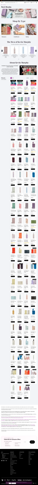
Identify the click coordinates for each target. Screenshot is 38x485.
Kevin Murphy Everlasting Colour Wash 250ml (20, 241)
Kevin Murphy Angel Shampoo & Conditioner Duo (13, 135)
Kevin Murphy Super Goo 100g (20, 287)
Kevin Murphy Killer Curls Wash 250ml (33, 195)
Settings (7, 483)
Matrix (29, 460)
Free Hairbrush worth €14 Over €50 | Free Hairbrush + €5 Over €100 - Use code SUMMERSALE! (15, 0)
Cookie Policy (12, 471)
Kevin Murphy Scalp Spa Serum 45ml (33, 362)
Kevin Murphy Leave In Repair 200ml (26, 347)
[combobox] (10, 2)
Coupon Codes (12, 453)
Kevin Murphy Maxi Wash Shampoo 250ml (20, 119)
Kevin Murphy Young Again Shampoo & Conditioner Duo (20, 271)
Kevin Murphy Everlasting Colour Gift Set (33, 88)
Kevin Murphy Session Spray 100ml (26, 287)
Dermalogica (11, 464)
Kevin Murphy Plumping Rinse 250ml (20, 211)
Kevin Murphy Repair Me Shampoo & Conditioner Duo (33, 271)
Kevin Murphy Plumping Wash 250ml (26, 226)
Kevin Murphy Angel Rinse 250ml (13, 226)
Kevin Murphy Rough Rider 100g (26, 255)
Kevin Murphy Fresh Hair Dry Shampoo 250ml (13, 271)
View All (29, 464)
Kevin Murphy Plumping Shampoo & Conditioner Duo (26, 119)
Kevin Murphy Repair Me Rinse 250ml (33, 180)
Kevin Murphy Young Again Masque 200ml (20, 333)
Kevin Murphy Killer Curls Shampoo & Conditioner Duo (20, 104)
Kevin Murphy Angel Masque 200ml (19, 150)
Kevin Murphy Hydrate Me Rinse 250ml (33, 211)
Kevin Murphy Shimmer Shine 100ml (13, 317)
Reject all (10, 483)
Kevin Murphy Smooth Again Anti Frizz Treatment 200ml (20, 256)
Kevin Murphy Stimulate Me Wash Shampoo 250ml (13, 195)
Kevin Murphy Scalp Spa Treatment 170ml (13, 393)
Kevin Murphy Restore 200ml (33, 316)
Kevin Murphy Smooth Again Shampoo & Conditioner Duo (26, 317)
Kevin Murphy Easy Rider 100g (13, 302)
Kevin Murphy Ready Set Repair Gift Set (13, 88)
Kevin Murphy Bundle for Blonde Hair (33, 287)
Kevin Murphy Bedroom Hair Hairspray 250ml (26, 195)
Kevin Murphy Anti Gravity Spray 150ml (33, 241)
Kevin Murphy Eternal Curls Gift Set (20, 88)
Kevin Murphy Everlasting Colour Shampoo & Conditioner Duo (33, 256)
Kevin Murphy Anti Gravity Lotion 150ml (13, 241)
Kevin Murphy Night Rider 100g (33, 302)
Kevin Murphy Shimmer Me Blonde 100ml (26, 241)
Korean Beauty (21, 458)
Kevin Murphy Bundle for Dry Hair (26, 393)
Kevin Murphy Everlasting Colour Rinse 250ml (13, 256)
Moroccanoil (30, 459)
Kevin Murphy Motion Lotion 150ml (26, 333)
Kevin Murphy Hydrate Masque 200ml (33, 150)
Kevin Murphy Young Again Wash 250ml (13, 165)
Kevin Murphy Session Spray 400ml (13, 333)
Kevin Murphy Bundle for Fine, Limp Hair (33, 377)
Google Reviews (12, 454)
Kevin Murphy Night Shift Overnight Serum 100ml (26, 88)
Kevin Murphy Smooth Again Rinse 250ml (13, 287)
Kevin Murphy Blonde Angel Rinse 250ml (19, 135)
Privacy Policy (12, 469)
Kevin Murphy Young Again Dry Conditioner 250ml (20, 377)
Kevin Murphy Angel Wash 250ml (20, 226)
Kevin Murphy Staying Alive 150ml (26, 302)
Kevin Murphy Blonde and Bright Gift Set (13, 104)
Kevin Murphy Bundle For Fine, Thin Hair (26, 362)
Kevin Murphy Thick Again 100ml (26, 149)
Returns (11, 459)
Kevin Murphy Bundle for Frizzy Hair (13, 377)
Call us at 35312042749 (5, 458)
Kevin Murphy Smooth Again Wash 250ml (20, 317)
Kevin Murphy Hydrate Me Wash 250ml (26, 211)
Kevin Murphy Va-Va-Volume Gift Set (13, 119)
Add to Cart (26, 93)
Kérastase (30, 453)
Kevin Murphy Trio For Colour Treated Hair (26, 377)
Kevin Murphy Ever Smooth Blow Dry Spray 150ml (33, 347)
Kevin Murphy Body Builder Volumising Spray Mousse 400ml (13, 180)
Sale (19, 453)
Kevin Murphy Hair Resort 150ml (13, 362)
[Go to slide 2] (36, 51)
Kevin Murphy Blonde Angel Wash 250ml (26, 135)
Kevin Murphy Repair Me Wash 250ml (26, 165)
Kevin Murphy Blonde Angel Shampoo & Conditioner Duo (26, 104)
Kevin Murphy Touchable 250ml (20, 179)
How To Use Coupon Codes (13, 460)
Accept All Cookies (14, 483)
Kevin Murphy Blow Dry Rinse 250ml (20, 347)
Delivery (11, 458)
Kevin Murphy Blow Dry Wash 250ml (13, 347)
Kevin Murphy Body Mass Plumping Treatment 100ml (13, 150)
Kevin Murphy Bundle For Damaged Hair (20, 362)
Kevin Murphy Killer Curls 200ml (33, 135)
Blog (10, 465)
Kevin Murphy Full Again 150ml (33, 332)
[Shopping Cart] (36, 2)
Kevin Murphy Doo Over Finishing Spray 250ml (26, 180)
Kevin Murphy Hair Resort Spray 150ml (26, 271)
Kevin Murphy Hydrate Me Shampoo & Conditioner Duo (33, 119)
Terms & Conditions (12, 470)
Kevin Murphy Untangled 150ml (33, 164)
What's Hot (20, 454)
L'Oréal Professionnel (31, 454)
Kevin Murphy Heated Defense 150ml (33, 104)
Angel (13, 422)
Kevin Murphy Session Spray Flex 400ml (20, 195)
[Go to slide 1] (2, 51)
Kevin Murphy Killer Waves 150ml (20, 302)
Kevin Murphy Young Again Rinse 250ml (20, 165)
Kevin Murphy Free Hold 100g (33, 226)
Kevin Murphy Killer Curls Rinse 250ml (13, 211)
